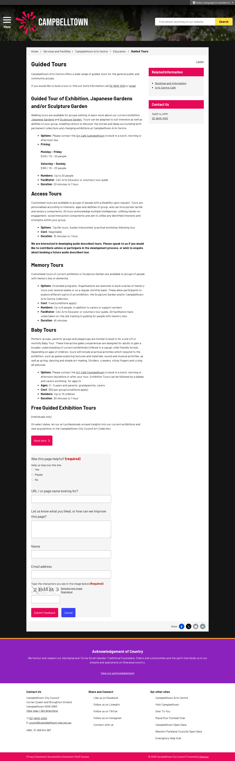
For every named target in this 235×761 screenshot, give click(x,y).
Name (35, 546)
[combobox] (212, 2)
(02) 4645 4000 (38, 718)
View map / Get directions (42, 710)
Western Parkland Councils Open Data (178, 731)
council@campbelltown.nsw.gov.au (50, 722)
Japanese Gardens (42, 119)
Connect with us (104, 724)
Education (119, 51)
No (36, 479)
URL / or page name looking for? (54, 491)
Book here (40, 440)
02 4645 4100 (117, 85)
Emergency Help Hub (168, 738)
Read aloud (66, 592)
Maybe (39, 474)
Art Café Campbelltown (90, 135)
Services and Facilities (57, 51)
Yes (37, 469)
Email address (41, 566)
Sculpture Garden (71, 119)
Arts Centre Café (165, 87)
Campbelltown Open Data (170, 724)
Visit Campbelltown (167, 704)
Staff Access (82, 756)
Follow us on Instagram (107, 718)
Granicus (204, 756)
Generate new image (71, 588)
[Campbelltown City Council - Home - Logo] (52, 22)
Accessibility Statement (61, 756)
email (132, 85)
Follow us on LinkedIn (107, 704)
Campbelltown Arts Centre (92, 51)
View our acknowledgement (117, 673)
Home (34, 51)
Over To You (162, 711)
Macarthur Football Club (170, 718)
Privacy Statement (36, 756)
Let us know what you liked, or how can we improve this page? (68, 513)
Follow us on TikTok (105, 711)
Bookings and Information (170, 83)
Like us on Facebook (106, 697)
